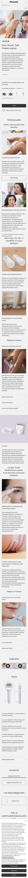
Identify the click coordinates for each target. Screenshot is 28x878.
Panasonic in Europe (5, 5)
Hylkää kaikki (14, 870)
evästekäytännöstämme (7, 857)
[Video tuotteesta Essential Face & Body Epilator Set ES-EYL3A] (4, 94)
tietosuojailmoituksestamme (8, 858)
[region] (14, 848)
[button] (16, 94)
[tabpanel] (14, 782)
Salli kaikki (14, 875)
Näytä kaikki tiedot (8, 759)
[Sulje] (26, 821)
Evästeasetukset (14, 866)
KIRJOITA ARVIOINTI (13, 783)
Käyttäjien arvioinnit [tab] (14, 776)
